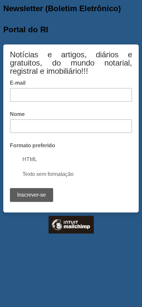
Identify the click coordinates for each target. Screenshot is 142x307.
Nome (17, 114)
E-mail (19, 82)
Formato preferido (32, 145)
